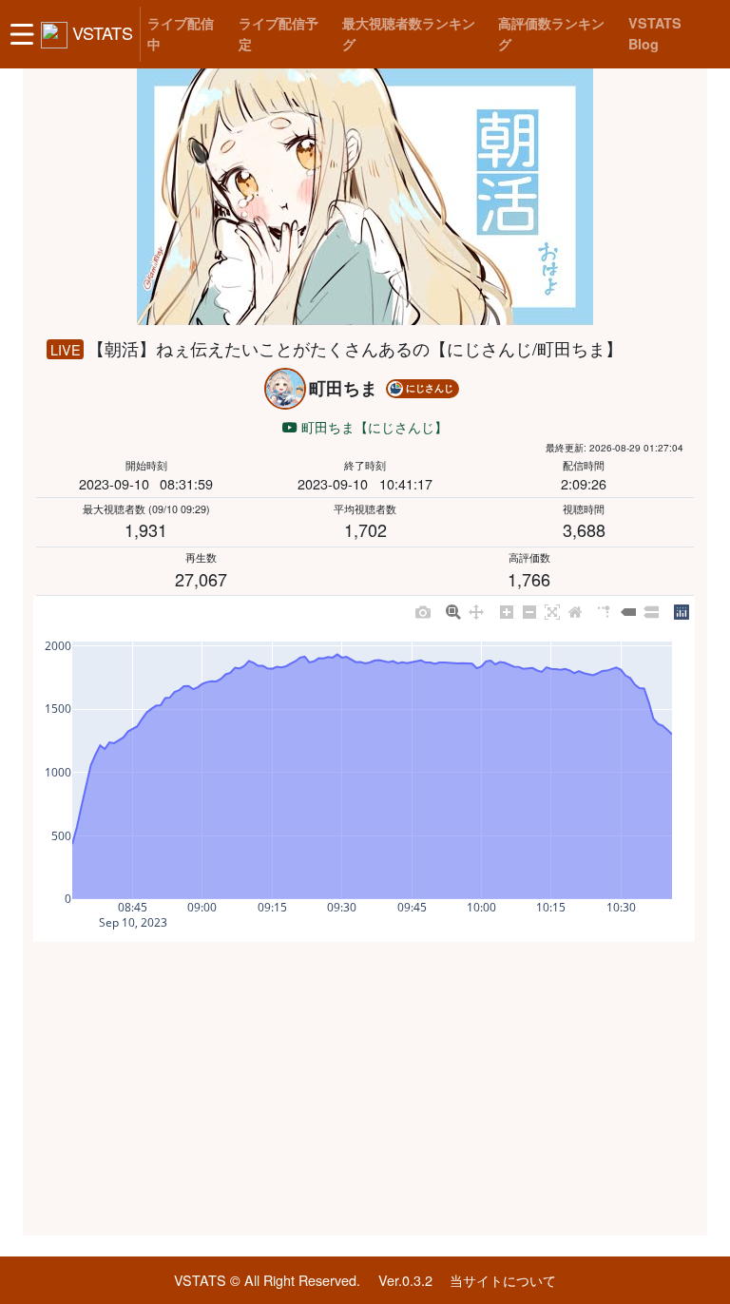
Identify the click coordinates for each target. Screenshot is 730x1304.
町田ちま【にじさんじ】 (373, 426)
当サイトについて (503, 1280)
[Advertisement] (365, 1089)
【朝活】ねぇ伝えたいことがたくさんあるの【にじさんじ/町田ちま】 (355, 348)
